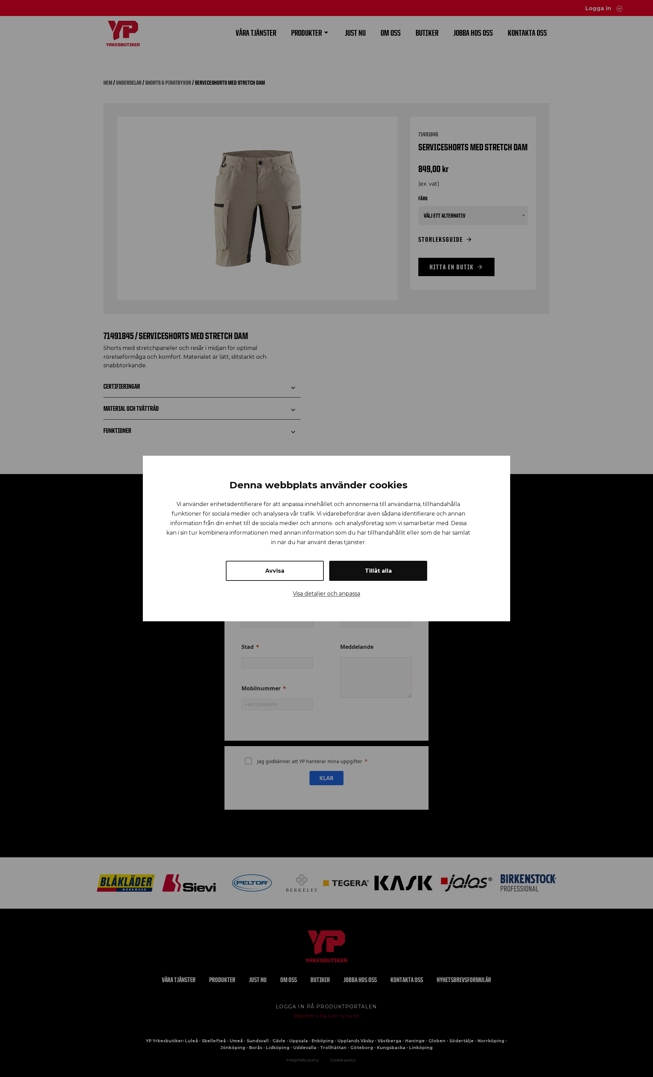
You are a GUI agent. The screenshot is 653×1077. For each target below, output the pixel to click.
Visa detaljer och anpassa (326, 593)
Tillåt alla (378, 571)
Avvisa (274, 571)
